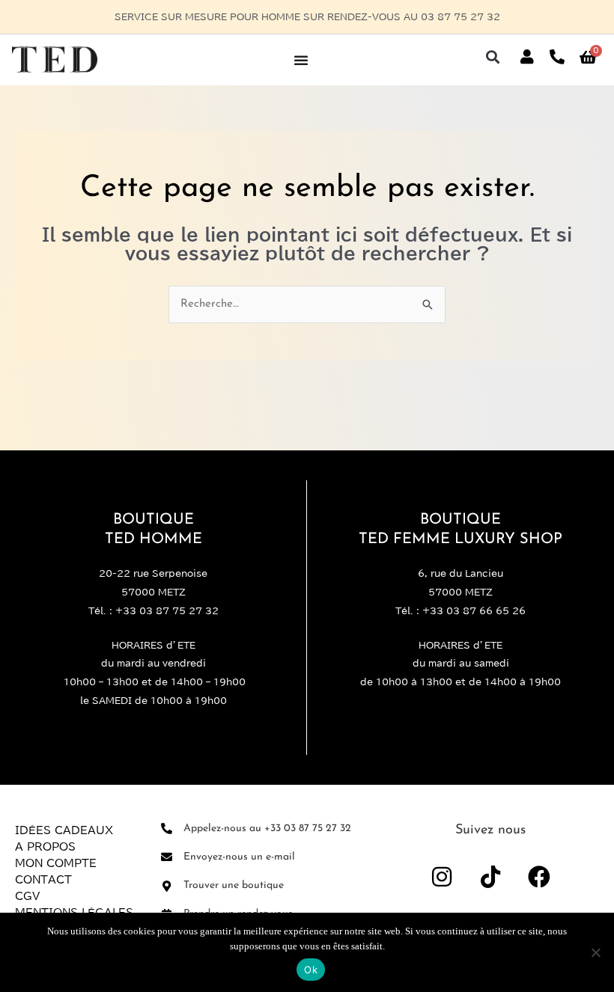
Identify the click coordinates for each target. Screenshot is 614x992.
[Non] (595, 952)
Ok (310, 970)
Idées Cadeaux (64, 830)
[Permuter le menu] (301, 59)
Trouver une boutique (233, 885)
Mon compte (56, 863)
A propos (45, 847)
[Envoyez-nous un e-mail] (166, 857)
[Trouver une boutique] (166, 886)
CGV (27, 896)
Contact (43, 880)
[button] (492, 57)
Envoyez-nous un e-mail (239, 857)
